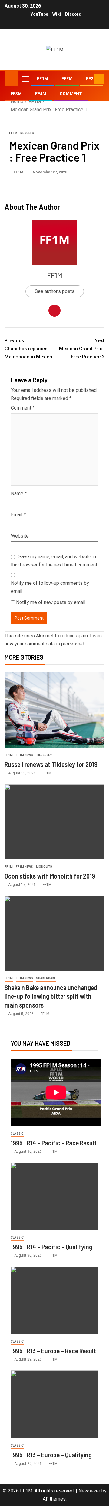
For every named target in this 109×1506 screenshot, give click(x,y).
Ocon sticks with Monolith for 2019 (50, 876)
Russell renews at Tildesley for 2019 (51, 764)
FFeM (67, 78)
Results (27, 133)
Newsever (89, 1491)
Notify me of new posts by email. (51, 602)
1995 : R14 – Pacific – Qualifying (51, 1247)
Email (18, 514)
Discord (73, 14)
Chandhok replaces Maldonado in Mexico (28, 349)
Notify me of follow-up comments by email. (50, 587)
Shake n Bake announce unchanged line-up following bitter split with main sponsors (51, 996)
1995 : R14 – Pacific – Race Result (54, 1143)
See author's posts (54, 291)
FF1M (42, 78)
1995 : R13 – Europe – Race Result (53, 1351)
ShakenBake (46, 978)
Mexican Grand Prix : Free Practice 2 (81, 349)
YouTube (39, 14)
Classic (17, 1133)
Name (19, 493)
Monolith (44, 866)
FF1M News (24, 755)
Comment (71, 93)
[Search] (89, 78)
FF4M (40, 93)
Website (20, 536)
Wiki (56, 14)
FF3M (16, 93)
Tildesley (44, 755)
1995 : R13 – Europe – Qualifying (51, 1455)
